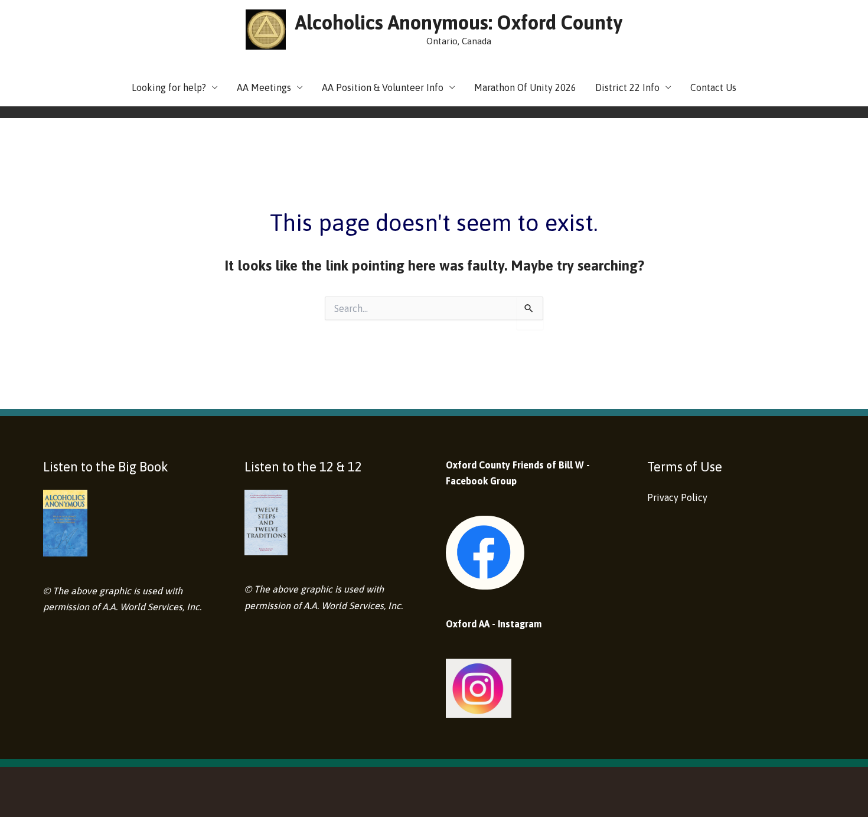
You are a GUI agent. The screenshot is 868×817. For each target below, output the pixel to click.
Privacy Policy (677, 497)
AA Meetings (264, 87)
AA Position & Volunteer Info (382, 87)
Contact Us (713, 87)
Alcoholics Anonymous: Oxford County (458, 22)
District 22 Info (627, 87)
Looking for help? (169, 87)
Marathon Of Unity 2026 (525, 87)
